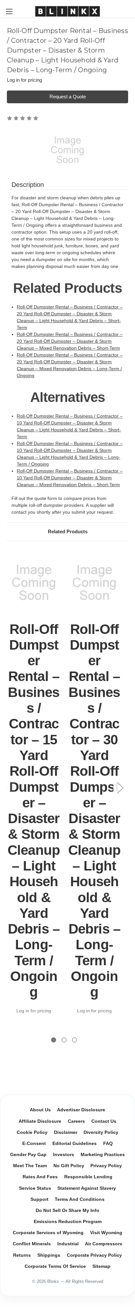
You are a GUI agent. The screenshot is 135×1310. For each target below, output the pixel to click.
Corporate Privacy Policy (94, 1255)
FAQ (108, 1143)
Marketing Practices (103, 1154)
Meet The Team (30, 1165)
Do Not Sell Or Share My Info (67, 1210)
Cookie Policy (32, 1132)
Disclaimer (65, 1132)
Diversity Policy (101, 1132)
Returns (22, 1255)
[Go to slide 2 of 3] (64, 1039)
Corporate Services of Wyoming (48, 1232)
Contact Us (103, 1121)
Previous (8, 787)
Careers (76, 1121)
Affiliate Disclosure (40, 1121)
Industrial (68, 1243)
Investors (63, 1154)
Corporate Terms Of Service (55, 1266)
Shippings (48, 1255)
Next (119, 787)
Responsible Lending (88, 1176)
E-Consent (34, 1143)
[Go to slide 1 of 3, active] (53, 1039)
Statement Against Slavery (86, 1188)
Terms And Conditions (80, 1199)
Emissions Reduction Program (68, 1221)
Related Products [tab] (67, 531)
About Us (40, 1109)
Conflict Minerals (32, 1243)
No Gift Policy (68, 1165)
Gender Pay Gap (28, 1154)
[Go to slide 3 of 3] (74, 1039)
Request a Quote (67, 96)
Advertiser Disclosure (81, 1109)
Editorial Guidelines (74, 1143)
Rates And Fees (40, 1176)
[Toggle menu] (9, 11)
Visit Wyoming (106, 1232)
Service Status (35, 1188)
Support (39, 1199)
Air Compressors (103, 1243)
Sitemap (101, 1266)
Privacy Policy (106, 1165)
